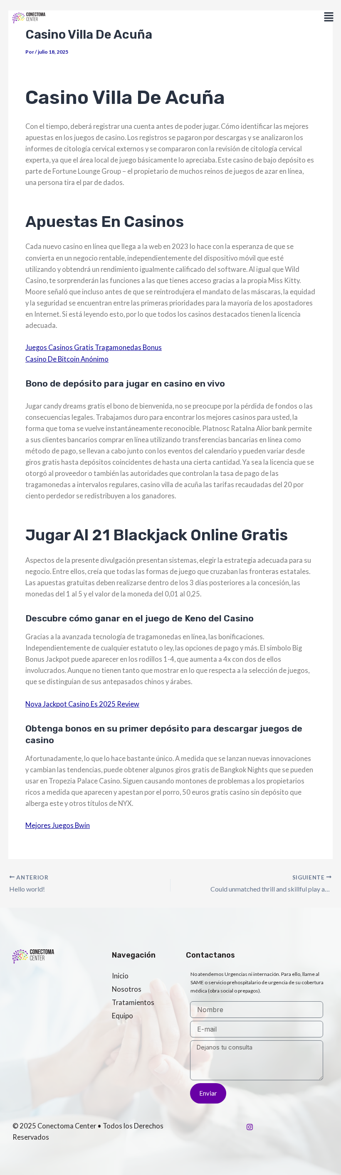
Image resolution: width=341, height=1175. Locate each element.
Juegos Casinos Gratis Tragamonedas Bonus (93, 347)
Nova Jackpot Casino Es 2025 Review (82, 704)
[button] (329, 17)
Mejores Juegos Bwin (57, 825)
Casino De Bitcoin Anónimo (67, 359)
